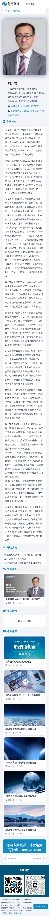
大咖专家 (25, 106)
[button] (32, 4)
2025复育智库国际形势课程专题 (20, 796)
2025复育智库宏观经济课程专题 (20, 729)
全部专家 (16, 11)
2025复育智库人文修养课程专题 (20, 830)
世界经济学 (16, 111)
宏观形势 (34, 106)
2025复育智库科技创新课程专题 (20, 762)
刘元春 (26, 111)
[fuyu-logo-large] (10, 4)
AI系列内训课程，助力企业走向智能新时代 (26, 695)
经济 (17, 115)
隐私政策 (17, 913)
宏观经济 (34, 111)
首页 (7, 11)
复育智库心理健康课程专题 (18, 661)
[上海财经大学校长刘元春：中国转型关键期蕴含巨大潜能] (24, 590)
